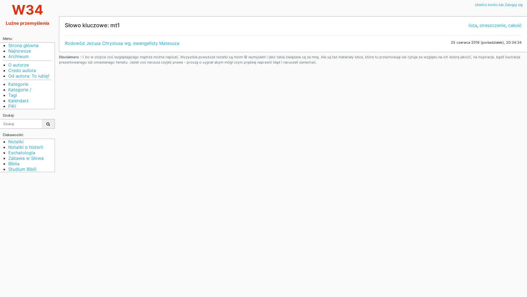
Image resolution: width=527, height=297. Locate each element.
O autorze (18, 65)
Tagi (12, 95)
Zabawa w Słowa (26, 158)
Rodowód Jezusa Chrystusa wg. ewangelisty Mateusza (122, 43)
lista (473, 25)
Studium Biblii (22, 169)
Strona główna (23, 45)
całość (515, 25)
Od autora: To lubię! (28, 76)
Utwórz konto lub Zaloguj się (499, 5)
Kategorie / (19, 89)
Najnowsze (19, 51)
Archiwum (18, 56)
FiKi (12, 106)
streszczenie (493, 25)
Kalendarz (18, 100)
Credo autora (22, 70)
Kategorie (18, 84)
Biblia (13, 163)
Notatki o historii (25, 147)
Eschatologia (21, 152)
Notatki (16, 141)
